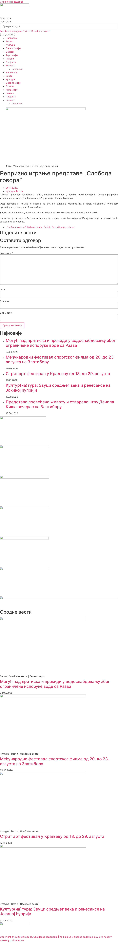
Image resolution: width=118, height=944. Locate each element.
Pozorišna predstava (63, 227)
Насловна (11, 38)
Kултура (10, 44)
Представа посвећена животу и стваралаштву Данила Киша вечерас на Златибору (60, 404)
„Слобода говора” (16, 227)
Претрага (5, 18)
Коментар (6, 253)
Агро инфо (12, 55)
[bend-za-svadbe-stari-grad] (23, 418)
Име (2, 289)
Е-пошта (4, 301)
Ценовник (17, 69)
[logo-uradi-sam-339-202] (24, 508)
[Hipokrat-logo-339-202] (24, 477)
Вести (9, 41)
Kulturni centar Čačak (38, 227)
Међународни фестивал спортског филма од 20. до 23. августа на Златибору (60, 359)
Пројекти (11, 62)
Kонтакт (10, 65)
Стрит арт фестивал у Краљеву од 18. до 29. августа (58, 373)
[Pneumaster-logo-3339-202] (24, 569)
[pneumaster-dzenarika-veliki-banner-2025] (59, 598)
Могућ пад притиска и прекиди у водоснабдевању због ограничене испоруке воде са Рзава (61, 343)
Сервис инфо (13, 48)
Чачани (10, 58)
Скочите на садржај (11, 1)
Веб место (6, 313)
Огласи (10, 51)
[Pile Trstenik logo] (24, 538)
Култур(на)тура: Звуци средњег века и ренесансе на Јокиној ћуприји (58, 388)
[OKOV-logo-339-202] (24, 447)
